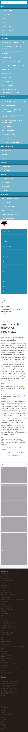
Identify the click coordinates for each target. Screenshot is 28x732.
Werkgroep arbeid (9, 89)
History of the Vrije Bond (12, 214)
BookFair (5, 242)
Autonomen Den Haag (6, 625)
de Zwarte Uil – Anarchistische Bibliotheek (11, 663)
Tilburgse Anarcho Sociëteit (8, 694)
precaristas (3, 449)
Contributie (6, 26)
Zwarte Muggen (8, 85)
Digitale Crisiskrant (6, 590)
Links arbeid (7, 170)
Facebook (5, 182)
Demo (4, 287)
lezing (4, 267)
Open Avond (4, 665)
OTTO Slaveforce (8, 105)
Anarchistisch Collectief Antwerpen (12, 47)
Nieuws (4, 272)
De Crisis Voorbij (8, 134)
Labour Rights (7, 166)
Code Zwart (6, 138)
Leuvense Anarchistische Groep (14, 65)
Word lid (5, 22)
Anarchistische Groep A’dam (13, 42)
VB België (5, 69)
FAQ (3, 18)
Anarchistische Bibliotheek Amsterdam (10, 623)
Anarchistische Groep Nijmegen (9, 688)
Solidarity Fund (8, 210)
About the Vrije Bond (10, 198)
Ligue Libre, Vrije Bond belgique (9, 629)
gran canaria (13, 447)
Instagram (6, 186)
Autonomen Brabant (6, 690)
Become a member (8, 206)
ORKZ (21, 386)
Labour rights (7, 178)
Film (2, 304)
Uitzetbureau (4, 620)
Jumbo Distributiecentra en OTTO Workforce (12, 110)
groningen (19, 447)
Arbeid (4, 162)
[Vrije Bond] (4, 226)
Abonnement (7, 150)
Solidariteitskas (8, 30)
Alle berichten (11, 455)
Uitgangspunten (8, 14)
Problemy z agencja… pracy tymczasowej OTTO (13, 116)
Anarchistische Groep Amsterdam (9, 681)
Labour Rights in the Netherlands (9, 667)
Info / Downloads (5, 636)
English (4, 194)
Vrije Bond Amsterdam (7, 632)
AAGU (3, 618)
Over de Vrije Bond (9, 10)
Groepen (4, 38)
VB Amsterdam (7, 58)
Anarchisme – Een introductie (13, 101)
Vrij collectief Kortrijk (11, 61)
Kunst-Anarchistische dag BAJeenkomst (12, 122)
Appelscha (5, 237)
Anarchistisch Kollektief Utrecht (9, 687)
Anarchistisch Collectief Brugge (12, 53)
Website (5, 158)
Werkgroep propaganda (11, 93)
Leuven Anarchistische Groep (8, 683)
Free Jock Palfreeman (10, 142)
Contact (5, 34)
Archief (5, 154)
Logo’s (3, 639)
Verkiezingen (7, 126)
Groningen (4, 313)
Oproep (4, 282)
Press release (6, 277)
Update (4, 292)
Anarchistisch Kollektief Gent (8, 685)
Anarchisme (7, 447)
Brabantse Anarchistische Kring (9, 692)
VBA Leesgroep (5, 657)
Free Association (8, 218)
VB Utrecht (6, 73)
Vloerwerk (4, 695)
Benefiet (5, 252)
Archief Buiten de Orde (7, 580)
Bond (3, 6)
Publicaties (4, 643)
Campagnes (5, 97)
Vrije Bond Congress (9, 247)
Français (3, 630)
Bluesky (5, 190)
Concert (5, 257)
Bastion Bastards (9, 130)
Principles (6, 202)
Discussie (5, 262)
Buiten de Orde (7, 146)
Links (3, 174)
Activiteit (5, 232)
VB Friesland (7, 77)
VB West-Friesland (9, 81)
